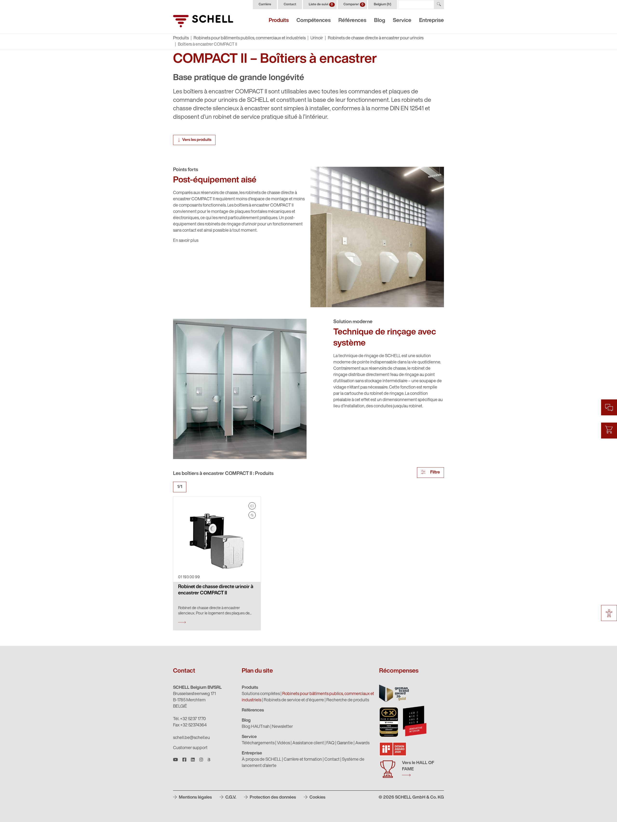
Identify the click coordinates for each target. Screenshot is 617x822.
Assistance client (308, 743)
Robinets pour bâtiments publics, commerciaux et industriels (250, 38)
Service (402, 20)
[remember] (252, 515)
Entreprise (431, 20)
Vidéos (283, 743)
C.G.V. (230, 797)
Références (352, 20)
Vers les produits (196, 140)
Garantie (345, 743)
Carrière (265, 4)
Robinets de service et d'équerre (294, 700)
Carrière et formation (303, 760)
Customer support (190, 748)
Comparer (353, 4)
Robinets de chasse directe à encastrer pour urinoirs (375, 38)
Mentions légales (195, 797)
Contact (290, 4)
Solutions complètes (261, 694)
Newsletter (282, 727)
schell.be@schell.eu (191, 738)
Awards (362, 743)
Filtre (434, 472)
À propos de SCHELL (261, 760)
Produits (279, 20)
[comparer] (252, 505)
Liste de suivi (321, 4)
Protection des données (272, 797)
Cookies (316, 797)
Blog (379, 20)
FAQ (330, 743)
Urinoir (316, 38)
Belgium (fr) (382, 4)
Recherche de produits (347, 700)
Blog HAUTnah (256, 727)
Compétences (313, 20)
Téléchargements (258, 743)
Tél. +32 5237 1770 (189, 719)
